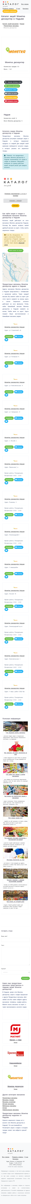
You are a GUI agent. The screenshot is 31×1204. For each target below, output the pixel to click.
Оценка (3, 968)
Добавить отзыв (12, 101)
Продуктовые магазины (11, 26)
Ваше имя (4, 936)
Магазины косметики (8, 1102)
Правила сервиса (8, 8)
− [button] (4, 257)
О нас (18, 8)
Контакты (25, 8)
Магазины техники (8, 1100)
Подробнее (9, 336)
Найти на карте (12, 93)
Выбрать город (11, 89)
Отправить (25, 978)
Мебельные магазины (9, 1106)
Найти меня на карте (15, 250)
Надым (22, 24)
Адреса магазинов (13, 86)
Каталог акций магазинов (11, 24)
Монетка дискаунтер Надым (14, 327)
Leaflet (26, 281)
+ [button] (4, 255)
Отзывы (19, 336)
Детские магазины (8, 1104)
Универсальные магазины (10, 1110)
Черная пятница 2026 (14, 82)
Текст (2, 945)
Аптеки (4, 1108)
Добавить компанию (10, 11)
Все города (24, 4)
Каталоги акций (12, 97)
